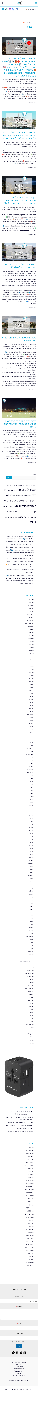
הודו (32, 757)
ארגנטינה (30, 657)
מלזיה (31, 870)
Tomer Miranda (27, 1111)
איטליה (25, 485)
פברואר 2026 (29, 1153)
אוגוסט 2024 (29, 1196)
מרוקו (31, 882)
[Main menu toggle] (36, 3)
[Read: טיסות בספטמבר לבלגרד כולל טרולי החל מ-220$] (19, 325)
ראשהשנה (25, 146)
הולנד (31, 760)
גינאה (31, 733)
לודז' (32, 839)
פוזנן (32, 943)
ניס (32, 900)
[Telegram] (3, 9)
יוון (35, 512)
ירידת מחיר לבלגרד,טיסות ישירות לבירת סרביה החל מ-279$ (20, 266)
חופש (16, 273)
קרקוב (31, 1013)
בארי (32, 669)
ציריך (32, 967)
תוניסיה (31, 1043)
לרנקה (9, 207)
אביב (35, 485)
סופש (12, 275)
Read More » (32, 103)
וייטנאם (31, 781)
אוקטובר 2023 (29, 1214)
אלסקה (31, 635)
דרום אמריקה (29, 754)
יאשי (32, 821)
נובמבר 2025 (29, 1162)
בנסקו (31, 705)
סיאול (31, 906)
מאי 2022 (30, 1260)
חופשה (12, 273)
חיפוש (34, 474)
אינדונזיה (30, 626)
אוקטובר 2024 (29, 1190)
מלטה (31, 873)
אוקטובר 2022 (29, 1247)
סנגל (32, 918)
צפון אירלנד (30, 970)
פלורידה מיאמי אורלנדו (26, 961)
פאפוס (31, 940)
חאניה (31, 803)
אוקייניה (31, 608)
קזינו (7, 517)
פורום (19, 1373)
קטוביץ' (31, 997)
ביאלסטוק (30, 690)
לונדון (23, 512)
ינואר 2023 (30, 1238)
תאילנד (31, 1040)
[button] (3, 3)
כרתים (31, 833)
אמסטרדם (30, 639)
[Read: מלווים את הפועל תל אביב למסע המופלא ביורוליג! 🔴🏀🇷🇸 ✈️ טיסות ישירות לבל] (19, 46)
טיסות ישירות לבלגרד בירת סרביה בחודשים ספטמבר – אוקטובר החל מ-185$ (20, 424)
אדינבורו (31, 602)
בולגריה (31, 675)
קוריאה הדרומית (28, 988)
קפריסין (4, 207)
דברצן (31, 742)
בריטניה (31, 708)
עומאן (31, 933)
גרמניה (31, 736)
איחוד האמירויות (28, 614)
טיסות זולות (24, 275)
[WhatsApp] (6, 9)
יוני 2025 (30, 1171)
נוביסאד (4, 434)
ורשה (31, 794)
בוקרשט (31, 681)
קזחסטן (31, 994)
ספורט (31, 921)
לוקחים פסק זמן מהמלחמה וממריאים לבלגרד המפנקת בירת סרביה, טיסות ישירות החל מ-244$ (19, 200)
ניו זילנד (31, 894)
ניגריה (31, 888)
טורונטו (31, 812)
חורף (17, 81)
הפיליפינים (30, 769)
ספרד (18, 517)
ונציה (32, 784)
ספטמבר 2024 (29, 1193)
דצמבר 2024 (29, 1184)
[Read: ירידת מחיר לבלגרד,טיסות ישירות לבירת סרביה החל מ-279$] (19, 252)
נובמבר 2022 (29, 1244)
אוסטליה (30, 605)
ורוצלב (31, 787)
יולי (8, 434)
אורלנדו (31, 611)
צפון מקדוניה (29, 976)
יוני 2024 (30, 1202)
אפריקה (31, 651)
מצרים (31, 879)
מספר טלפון (19, 1334)
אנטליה (31, 645)
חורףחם (33, 434)
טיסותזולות (12, 81)
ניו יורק (31, 897)
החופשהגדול (24, 495)
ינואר (34, 83)
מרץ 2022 (30, 1266)
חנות (19, 1378)
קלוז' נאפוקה (29, 1000)
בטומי (31, 687)
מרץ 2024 (30, 1211)
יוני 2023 (30, 1223)
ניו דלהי (31, 891)
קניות (20, 83)
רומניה (31, 1022)
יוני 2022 (30, 1257)
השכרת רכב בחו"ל (19, 1371)
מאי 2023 (30, 1226)
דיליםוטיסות (32, 81)
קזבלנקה (30, 991)
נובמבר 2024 (29, 1187)
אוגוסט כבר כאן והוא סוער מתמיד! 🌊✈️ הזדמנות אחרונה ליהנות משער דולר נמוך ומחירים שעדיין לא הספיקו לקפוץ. (19, 552)
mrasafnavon (27, 1131)
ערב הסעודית (29, 936)
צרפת (11, 517)
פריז (32, 964)
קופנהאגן (30, 985)
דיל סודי (29, 273)
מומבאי (31, 860)
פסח (13, 517)
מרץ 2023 (30, 1232)
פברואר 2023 (29, 1235)
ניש (35, 436)
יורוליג (6, 81)
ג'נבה (31, 721)
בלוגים (31, 696)
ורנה (32, 791)
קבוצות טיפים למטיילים (14, 1131)
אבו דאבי (30, 599)
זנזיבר (31, 800)
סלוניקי (31, 915)
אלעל (9, 79)
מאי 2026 (30, 1147)
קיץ (5, 517)
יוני (31, 512)
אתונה (8, 485)
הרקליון (31, 775)
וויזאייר (18, 495)
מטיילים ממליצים (19, 1369)
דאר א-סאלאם (29, 739)
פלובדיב (31, 958)
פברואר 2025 (29, 1180)
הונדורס (31, 766)
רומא (32, 1019)
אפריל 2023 (29, 1229)
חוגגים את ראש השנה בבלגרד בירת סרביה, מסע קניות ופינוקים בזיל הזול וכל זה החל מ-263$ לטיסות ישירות (19, 135)
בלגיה (31, 693)
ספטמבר (8, 144)
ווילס (32, 778)
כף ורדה (31, 830)
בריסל (31, 711)
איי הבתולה (30, 620)
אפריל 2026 (29, 1150)
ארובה (31, 663)
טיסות (30, 275)
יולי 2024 (30, 1199)
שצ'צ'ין (31, 1037)
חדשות (31, 806)
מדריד (31, 854)
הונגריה (31, 763)
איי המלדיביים (29, 623)
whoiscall (29, 1123)
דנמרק (31, 751)
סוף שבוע (18, 275)
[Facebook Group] (13, 9)
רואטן (31, 1016)
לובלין (31, 836)
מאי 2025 (30, 1174)
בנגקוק (31, 702)
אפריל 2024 (29, 1208)
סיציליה (31, 912)
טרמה (5, 506)
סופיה (27, 517)
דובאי (31, 745)
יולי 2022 (30, 1253)
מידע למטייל (19, 1366)
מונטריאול (30, 863)
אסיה (31, 648)
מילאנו (31, 867)
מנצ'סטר (30, 876)
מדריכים (31, 857)
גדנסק (31, 727)
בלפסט (31, 699)
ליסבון (31, 848)
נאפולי (31, 885)
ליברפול (31, 845)
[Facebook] (16, 9)
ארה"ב (11, 485)
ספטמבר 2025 (29, 1165)
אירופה (22, 79)
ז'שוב (32, 797)
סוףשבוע (30, 83)
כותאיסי (31, 827)
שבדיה (31, 1028)
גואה (32, 730)
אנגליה (31, 642)
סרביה (25, 83)
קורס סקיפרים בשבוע (19, 1375)
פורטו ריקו (30, 952)
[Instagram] (10, 9)
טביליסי (31, 809)
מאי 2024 (30, 1205)
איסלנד (31, 629)
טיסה (34, 275)
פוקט (32, 949)
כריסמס (26, 512)
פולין (16, 517)
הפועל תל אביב (23, 81)
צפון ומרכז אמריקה (28, 973)
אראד (31, 654)
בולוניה (31, 678)
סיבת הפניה (19, 1297)
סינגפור (31, 909)
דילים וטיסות (15, 79)
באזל (4, 431)
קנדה (31, 1003)
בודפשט (31, 672)
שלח (19, 1346)
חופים (13, 495)
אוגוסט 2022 (29, 1250)
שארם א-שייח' (29, 1025)
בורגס (31, 684)
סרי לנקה (30, 930)
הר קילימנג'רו (29, 772)
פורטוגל (31, 955)
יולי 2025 (30, 1168)
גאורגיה (31, 724)
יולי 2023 (30, 1220)
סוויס (18, 512)
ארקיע (4, 142)
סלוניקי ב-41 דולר (22, 1128)
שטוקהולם (30, 1034)
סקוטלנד (30, 927)
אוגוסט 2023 (29, 1217)
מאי (20, 512)
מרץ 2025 (30, 1177)
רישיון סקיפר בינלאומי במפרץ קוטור (19, 1380)
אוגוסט (13, 271)
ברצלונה (31, 718)
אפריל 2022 (29, 1263)
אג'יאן (13, 344)
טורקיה (31, 815)
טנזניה (31, 818)
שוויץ (32, 1031)
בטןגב (34, 432)
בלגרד (5, 79)
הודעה (19, 1307)
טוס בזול (7, 273)
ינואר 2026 (30, 1156)
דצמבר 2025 (29, 1159)
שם (19, 1324)
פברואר (34, 211)
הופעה (29, 495)
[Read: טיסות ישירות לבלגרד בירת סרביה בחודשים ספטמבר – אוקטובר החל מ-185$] (19, 408)
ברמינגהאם (30, 715)
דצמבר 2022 (29, 1241)
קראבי (31, 1009)
